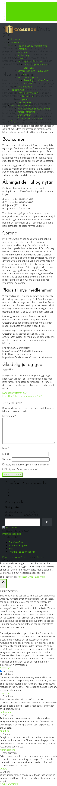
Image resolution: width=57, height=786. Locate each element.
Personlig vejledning (21, 105)
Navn (5, 448)
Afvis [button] (30, 576)
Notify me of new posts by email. (21, 469)
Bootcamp (16, 39)
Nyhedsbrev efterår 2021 (15, 392)
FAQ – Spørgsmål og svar (30, 61)
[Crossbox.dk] (10, 527)
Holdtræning (17, 89)
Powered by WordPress (14, 557)
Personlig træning (26, 111)
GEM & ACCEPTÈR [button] (9, 784)
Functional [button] (5, 693)
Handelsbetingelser (18, 545)
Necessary (8, 671)
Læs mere (40, 576)
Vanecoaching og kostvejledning (33, 108)
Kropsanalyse (24, 114)
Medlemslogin (24, 86)
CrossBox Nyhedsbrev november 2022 (22, 395)
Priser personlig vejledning (30, 118)
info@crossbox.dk (11, 533)
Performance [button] (6, 711)
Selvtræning (23, 55)
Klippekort (22, 51)
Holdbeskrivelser (25, 96)
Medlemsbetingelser (27, 77)
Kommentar (9, 415)
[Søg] (47, 522)
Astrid (39, 557)
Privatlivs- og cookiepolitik (22, 551)
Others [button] (3, 768)
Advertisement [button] (7, 749)
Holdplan (22, 99)
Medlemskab (17, 42)
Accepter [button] (22, 576)
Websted (7, 459)
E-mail (6, 453)
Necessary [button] (5, 667)
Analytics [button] (4, 730)
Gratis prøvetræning (27, 92)
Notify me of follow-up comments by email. (27, 464)
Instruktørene (24, 102)
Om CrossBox (16, 542)
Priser (20, 58)
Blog (13, 121)
